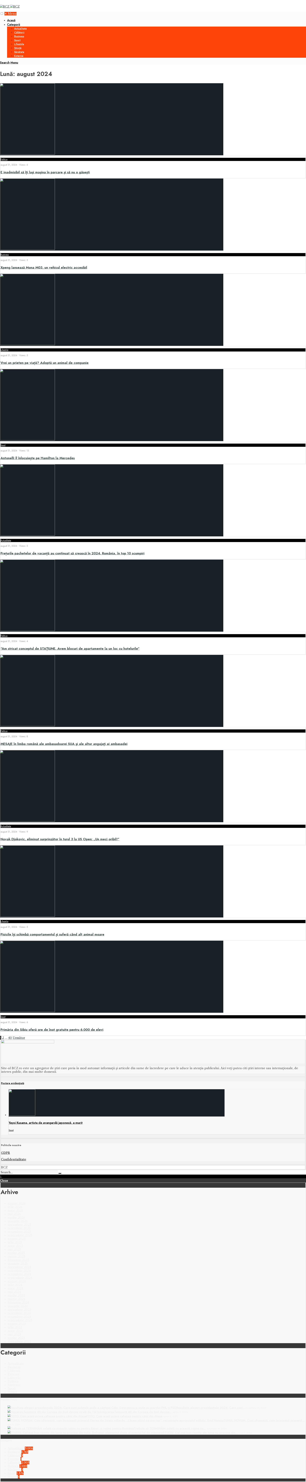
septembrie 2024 (20, 1277)
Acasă (11, 20)
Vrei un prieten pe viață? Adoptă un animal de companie (45, 362)
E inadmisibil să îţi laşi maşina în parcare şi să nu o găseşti (45, 172)
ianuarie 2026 (18, 1221)
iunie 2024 (15, 1288)
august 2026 (17, 1203)
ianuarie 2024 (18, 1306)
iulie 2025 (15, 1242)
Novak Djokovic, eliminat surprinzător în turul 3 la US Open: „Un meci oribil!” (60, 839)
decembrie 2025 (19, 1224)
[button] (2, 13)
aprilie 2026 (16, 1217)
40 (10, 1037)
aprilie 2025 (16, 1253)
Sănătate (19, 52)
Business (19, 36)
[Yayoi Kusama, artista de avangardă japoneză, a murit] (22, 1115)
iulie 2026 (15, 1207)
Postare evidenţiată (12, 1083)
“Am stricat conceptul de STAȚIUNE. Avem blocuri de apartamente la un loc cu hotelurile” (70, 648)
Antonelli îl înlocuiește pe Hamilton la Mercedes (38, 458)
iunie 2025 (15, 1246)
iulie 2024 (15, 1285)
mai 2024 (14, 1292)
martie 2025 (16, 1256)
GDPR (5, 1153)
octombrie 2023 (19, 1316)
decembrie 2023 (19, 1309)
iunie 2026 (15, 1210)
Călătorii (19, 32)
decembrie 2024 (19, 1267)
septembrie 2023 (20, 1320)
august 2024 (17, 1281)
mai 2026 (14, 1214)
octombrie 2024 (19, 1274)
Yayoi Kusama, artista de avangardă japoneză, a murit (46, 1123)
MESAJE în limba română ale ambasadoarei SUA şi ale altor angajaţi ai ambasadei (64, 743)
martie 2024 (16, 1299)
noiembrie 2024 (19, 1270)
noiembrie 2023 (19, 1313)
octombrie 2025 (19, 1231)
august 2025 (17, 1238)
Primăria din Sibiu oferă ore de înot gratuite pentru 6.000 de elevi (52, 1029)
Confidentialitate (13, 1159)
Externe (18, 56)
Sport (17, 40)
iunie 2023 (15, 1331)
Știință (17, 48)
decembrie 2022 (19, 1341)
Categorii (13, 24)
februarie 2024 (18, 1302)
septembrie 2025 (20, 1235)
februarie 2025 (18, 1260)
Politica (4, 159)
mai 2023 (14, 1334)
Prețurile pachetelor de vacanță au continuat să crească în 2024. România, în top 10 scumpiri (72, 553)
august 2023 (17, 1323)
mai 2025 (14, 1249)
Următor (19, 1037)
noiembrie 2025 (19, 1228)
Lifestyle (19, 44)
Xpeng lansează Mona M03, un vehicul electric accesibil (44, 267)
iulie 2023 (15, 1327)
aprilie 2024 (16, 1295)
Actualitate (20, 28)
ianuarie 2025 (18, 1263)
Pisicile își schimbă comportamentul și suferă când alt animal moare (52, 934)
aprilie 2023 (16, 1338)
